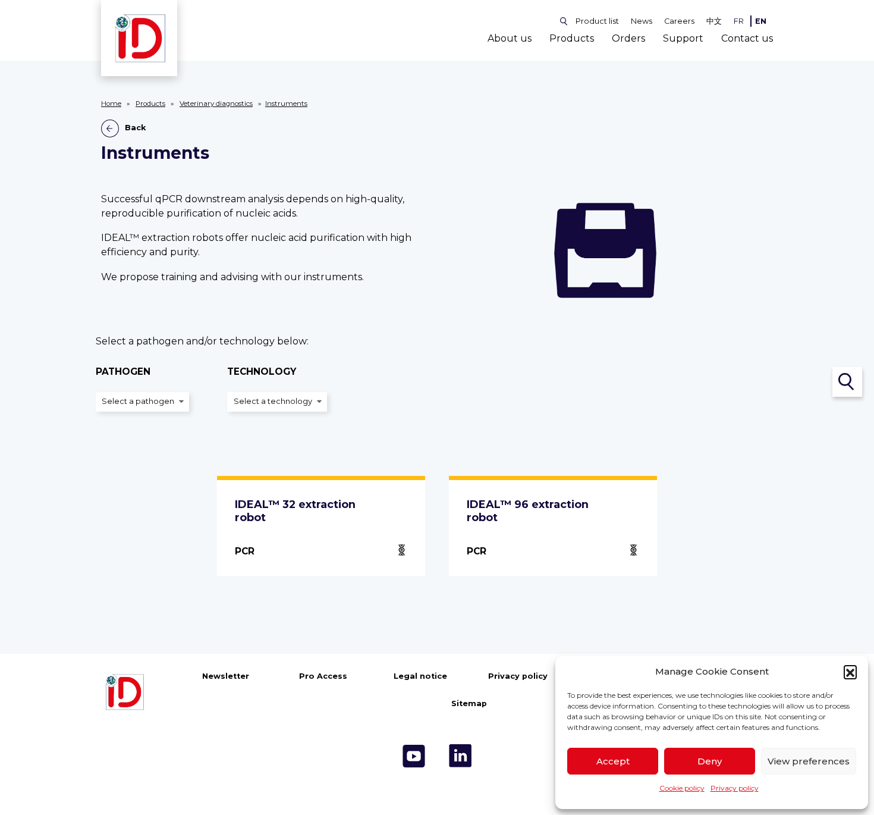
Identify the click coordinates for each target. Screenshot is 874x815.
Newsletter (225, 676)
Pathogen (123, 371)
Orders (628, 38)
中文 (714, 21)
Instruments (286, 103)
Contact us (747, 38)
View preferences (809, 761)
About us (510, 38)
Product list (597, 21)
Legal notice (420, 676)
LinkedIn (460, 755)
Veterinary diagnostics (216, 103)
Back (135, 128)
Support (683, 38)
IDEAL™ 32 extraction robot (295, 511)
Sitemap (469, 703)
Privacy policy (734, 787)
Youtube (414, 755)
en (760, 21)
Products (571, 38)
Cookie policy (682, 787)
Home (111, 103)
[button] (850, 672)
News (641, 21)
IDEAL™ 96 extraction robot (528, 511)
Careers (679, 21)
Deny (709, 761)
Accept (613, 761)
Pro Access (323, 676)
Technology (261, 371)
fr (739, 21)
